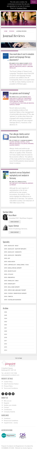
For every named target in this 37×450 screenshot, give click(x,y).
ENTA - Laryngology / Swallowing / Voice (16, 264)
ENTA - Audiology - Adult (11, 245)
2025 (5, 315)
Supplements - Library (11, 423)
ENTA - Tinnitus (8, 296)
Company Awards (9, 412)
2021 (5, 328)
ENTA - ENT (7, 258)
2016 (5, 344)
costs (27, 142)
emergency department (16, 100)
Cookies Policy (22, 8)
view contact (15, 221)
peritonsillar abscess (27, 103)
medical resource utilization (18, 143)
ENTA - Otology (8, 274)
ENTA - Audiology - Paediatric (12, 255)
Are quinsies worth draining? (19, 93)
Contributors (8, 409)
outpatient (12, 185)
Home (5, 31)
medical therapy (19, 101)
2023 (5, 321)
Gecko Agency (27, 448)
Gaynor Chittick (14, 225)
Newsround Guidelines (11, 420)
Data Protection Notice (11, 384)
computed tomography (24, 98)
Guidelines (7, 418)
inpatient (30, 183)
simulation (18, 66)
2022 (5, 324)
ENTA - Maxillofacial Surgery (13, 268)
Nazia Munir (13, 215)
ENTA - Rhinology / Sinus (11, 280)
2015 (5, 347)
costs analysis (22, 183)
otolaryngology (14, 103)
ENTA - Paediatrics (9, 277)
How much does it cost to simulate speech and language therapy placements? (21, 56)
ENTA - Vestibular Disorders (12, 299)
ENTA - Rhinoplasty (9, 283)
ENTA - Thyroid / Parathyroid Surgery (15, 293)
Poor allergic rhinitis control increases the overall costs (19, 135)
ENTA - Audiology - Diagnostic (13, 252)
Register (6, 403)
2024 (5, 318)
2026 (5, 312)
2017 (5, 340)
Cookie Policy (8, 382)
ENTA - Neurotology (10, 271)
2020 (5, 331)
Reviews (11, 31)
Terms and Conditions (11, 388)
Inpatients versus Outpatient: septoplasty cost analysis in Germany (19, 175)
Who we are (7, 401)
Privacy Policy (8, 386)
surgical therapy (14, 104)
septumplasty (13, 183)
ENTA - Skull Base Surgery (12, 287)
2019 (5, 334)
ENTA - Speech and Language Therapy (15, 290)
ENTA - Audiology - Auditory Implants (15, 249)
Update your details (10, 405)
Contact (6, 407)
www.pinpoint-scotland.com (10, 375)
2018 (5, 337)
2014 (5, 350)
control (22, 142)
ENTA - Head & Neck (9, 261)
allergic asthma (14, 142)
